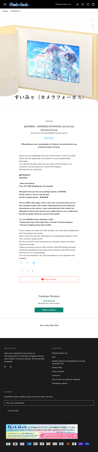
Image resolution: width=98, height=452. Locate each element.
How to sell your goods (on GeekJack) (66, 379)
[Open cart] (93, 4)
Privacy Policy (57, 367)
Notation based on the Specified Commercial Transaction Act (68, 362)
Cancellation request (59, 383)
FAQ (53, 357)
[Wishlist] (88, 4)
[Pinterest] (34, 263)
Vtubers (5, 11)
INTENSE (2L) (15, 11)
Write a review (49, 310)
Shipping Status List (63, 4)
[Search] (83, 4)
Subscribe (13, 411)
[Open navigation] (5, 4)
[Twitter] (27, 263)
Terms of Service (58, 371)
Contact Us (56, 375)
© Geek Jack (10, 440)
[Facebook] (21, 263)
